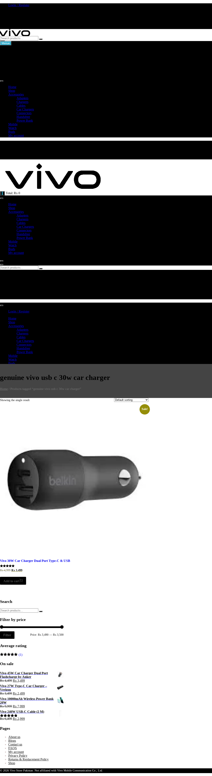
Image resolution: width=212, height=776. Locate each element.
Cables (12, 61)
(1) (11, 655)
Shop (11, 90)
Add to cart (11, 581)
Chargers (14, 54)
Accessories (16, 94)
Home (12, 87)
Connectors (15, 65)
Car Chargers (17, 58)
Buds (11, 131)
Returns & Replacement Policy (28, 759)
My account (16, 135)
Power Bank (16, 73)
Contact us (15, 744)
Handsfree (15, 69)
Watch (12, 128)
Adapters (14, 50)
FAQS (12, 748)
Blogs (12, 740)
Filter (7, 635)
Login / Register (18, 5)
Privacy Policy (17, 755)
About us (14, 737)
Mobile (13, 124)
